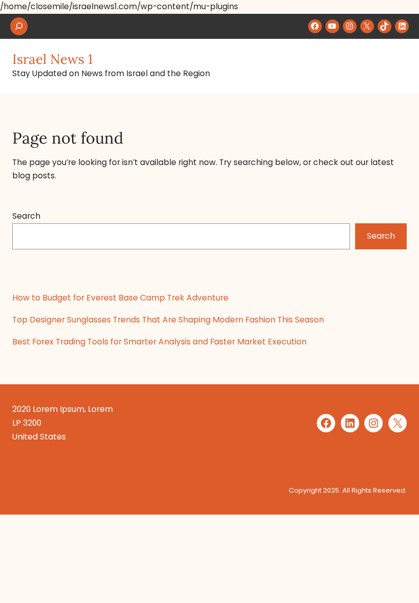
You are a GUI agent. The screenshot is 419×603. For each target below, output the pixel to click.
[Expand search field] (19, 26)
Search (26, 216)
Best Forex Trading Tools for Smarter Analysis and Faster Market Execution (159, 341)
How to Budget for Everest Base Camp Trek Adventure (120, 297)
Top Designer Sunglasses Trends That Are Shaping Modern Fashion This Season (168, 319)
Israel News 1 (52, 59)
